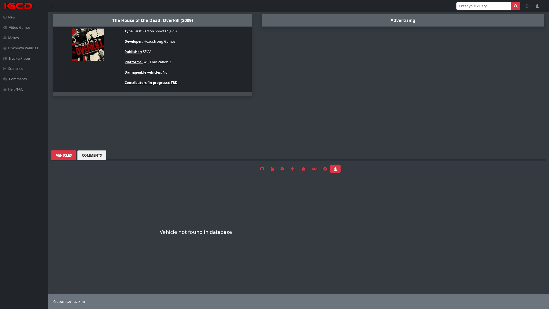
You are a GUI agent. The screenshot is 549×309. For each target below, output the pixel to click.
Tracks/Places (20, 58)
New (11, 17)
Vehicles (64, 155)
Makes (13, 37)
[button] (529, 6)
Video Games (19, 27)
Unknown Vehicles (23, 48)
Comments (18, 79)
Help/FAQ (16, 89)
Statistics (15, 68)
